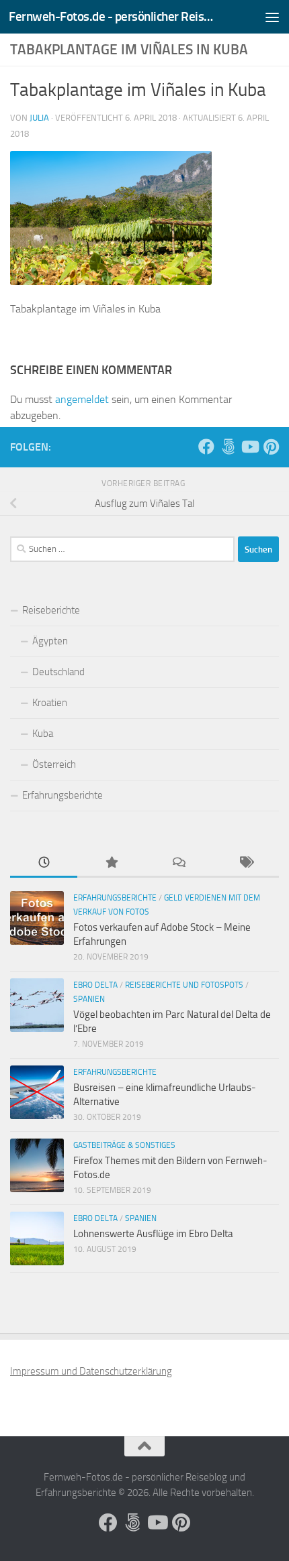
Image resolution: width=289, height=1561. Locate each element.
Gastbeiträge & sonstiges (124, 1145)
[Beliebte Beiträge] (110, 863)
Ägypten (50, 641)
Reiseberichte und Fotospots (184, 985)
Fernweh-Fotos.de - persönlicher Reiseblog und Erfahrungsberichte (113, 16)
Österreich (54, 764)
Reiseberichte (51, 610)
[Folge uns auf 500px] (228, 447)
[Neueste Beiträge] (43, 863)
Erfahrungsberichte (62, 795)
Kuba (42, 734)
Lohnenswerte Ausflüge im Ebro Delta (153, 1234)
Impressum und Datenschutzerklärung (91, 1371)
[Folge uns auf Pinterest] (271, 447)
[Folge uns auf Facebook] (206, 447)
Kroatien (49, 703)
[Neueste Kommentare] (178, 863)
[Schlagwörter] (245, 863)
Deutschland (58, 672)
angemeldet (82, 399)
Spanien (89, 999)
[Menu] (272, 17)
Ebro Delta (95, 985)
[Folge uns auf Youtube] (249, 447)
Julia (39, 118)
